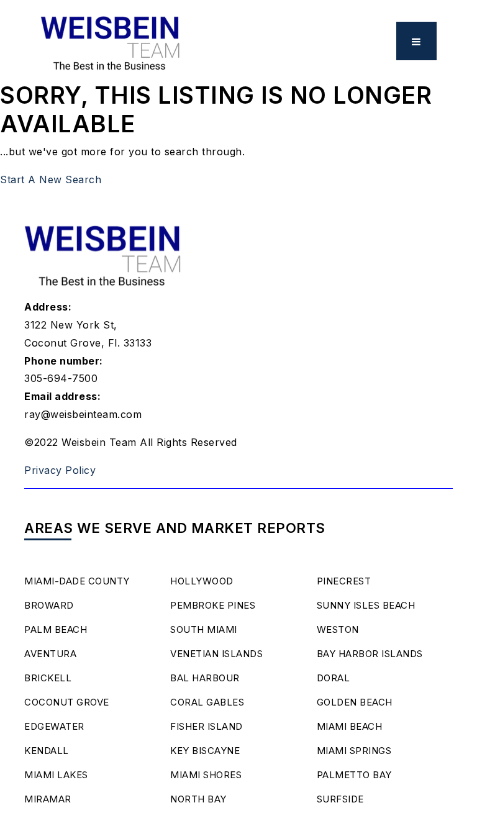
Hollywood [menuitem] (202, 581)
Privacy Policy (60, 470)
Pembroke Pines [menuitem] (212, 605)
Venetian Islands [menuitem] (216, 654)
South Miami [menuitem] (203, 629)
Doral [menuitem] (333, 678)
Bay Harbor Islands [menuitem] (370, 654)
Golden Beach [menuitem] (355, 702)
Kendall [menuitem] (46, 750)
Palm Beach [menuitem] (55, 629)
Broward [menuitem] (49, 605)
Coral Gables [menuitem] (207, 702)
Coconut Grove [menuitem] (66, 702)
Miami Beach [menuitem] (350, 726)
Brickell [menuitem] (47, 678)
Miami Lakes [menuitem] (56, 775)
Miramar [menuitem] (47, 799)
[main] (238, 94)
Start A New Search (50, 179)
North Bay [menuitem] (198, 799)
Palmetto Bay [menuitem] (354, 775)
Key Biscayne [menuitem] (205, 750)
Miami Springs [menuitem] (354, 750)
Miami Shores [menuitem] (206, 775)
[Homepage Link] (110, 40)
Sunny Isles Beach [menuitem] (366, 605)
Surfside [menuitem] (340, 799)
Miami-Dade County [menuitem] (77, 581)
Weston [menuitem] (338, 629)
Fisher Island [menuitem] (206, 726)
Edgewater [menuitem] (54, 726)
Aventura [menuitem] (50, 654)
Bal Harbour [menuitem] (205, 678)
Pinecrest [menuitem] (344, 581)
